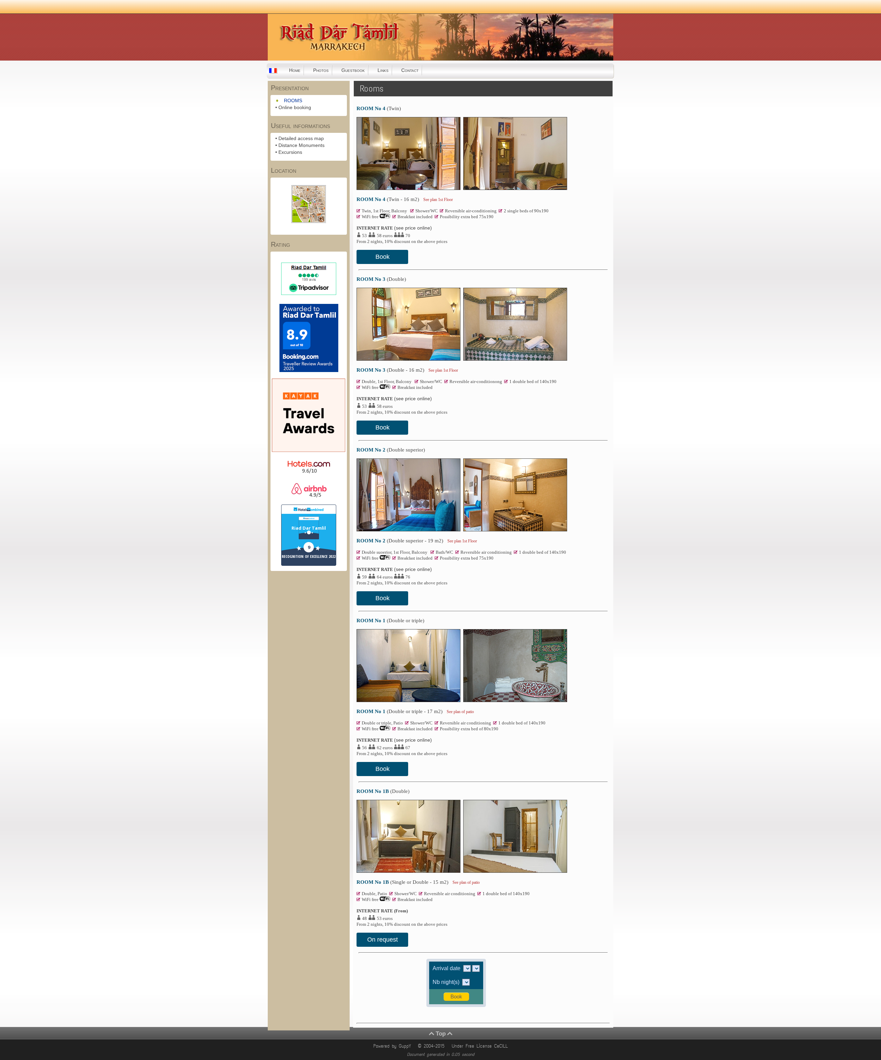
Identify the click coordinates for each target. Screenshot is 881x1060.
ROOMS (293, 100)
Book (382, 256)
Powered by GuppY (393, 1046)
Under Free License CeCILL (481, 1046)
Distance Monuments (301, 145)
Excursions (290, 152)
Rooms (371, 88)
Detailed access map (301, 138)
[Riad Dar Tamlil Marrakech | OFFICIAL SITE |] (302, 58)
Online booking (294, 107)
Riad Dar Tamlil (308, 528)
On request (382, 939)
